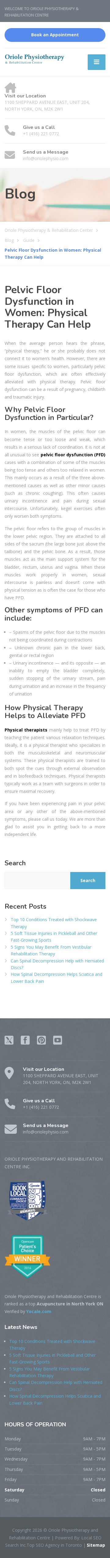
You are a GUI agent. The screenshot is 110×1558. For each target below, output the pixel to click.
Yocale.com (38, 1311)
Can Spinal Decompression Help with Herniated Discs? (57, 964)
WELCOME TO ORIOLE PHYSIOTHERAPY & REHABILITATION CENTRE (42, 12)
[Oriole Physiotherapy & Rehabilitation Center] (35, 58)
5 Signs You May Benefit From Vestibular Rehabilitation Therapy (51, 950)
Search (15, 863)
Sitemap (95, 1545)
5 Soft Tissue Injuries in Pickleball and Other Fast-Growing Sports (54, 936)
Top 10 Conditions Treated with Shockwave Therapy (54, 923)
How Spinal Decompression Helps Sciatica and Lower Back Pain (56, 977)
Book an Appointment (55, 35)
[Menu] (96, 62)
